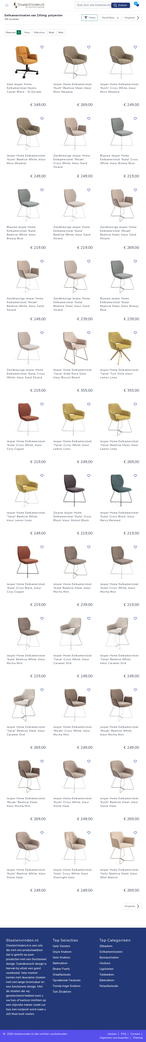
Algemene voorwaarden (114, 1038)
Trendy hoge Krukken (66, 986)
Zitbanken (105, 946)
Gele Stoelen (61, 946)
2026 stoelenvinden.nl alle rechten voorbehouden (37, 1034)
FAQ (123, 1034)
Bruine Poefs (61, 969)
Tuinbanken (106, 974)
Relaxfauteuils (108, 986)
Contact (135, 1034)
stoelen (112, 1034)
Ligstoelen (106, 969)
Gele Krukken (61, 957)
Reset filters (108, 17)
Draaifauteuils (62, 974)
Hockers (104, 963)
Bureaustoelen (109, 957)
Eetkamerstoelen (110, 952)
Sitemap (138, 1038)
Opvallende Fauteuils (67, 980)
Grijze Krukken (62, 952)
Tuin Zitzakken (62, 992)
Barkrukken (60, 963)
